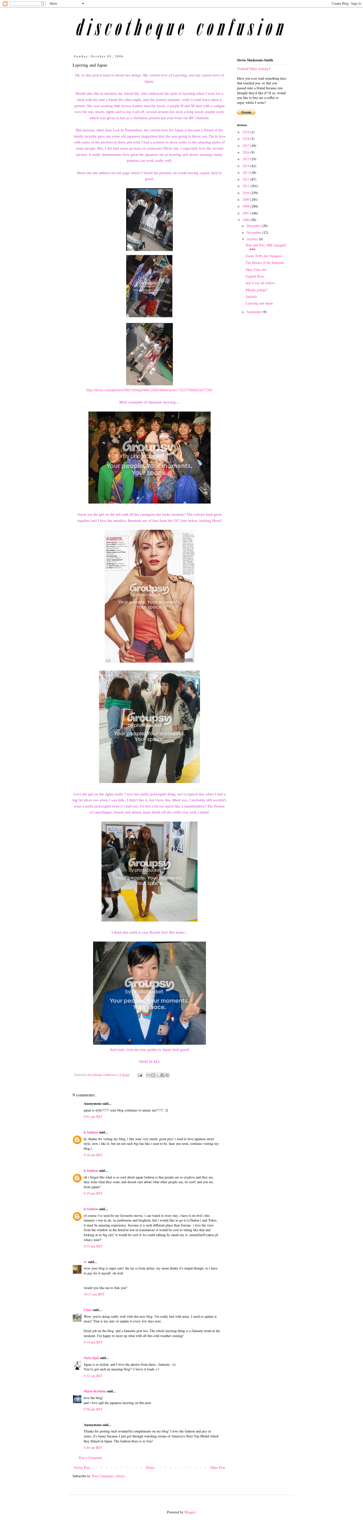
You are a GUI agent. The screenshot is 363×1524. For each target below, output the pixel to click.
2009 (246, 199)
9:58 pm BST (93, 1409)
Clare (88, 1309)
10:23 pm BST (94, 1294)
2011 (246, 186)
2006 (246, 219)
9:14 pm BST (93, 1342)
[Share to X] (157, 1075)
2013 (246, 172)
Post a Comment (90, 1457)
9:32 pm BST (93, 1375)
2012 (246, 179)
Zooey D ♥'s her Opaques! (264, 256)
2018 (246, 138)
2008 (246, 206)
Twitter (242, 68)
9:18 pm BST (93, 1155)
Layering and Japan (259, 303)
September (254, 311)
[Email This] (148, 1075)
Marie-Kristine (95, 1391)
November (254, 232)
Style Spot (91, 1357)
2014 (246, 165)
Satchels (251, 296)
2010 (246, 192)
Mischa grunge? (257, 289)
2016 (246, 152)
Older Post (217, 1467)
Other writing (258, 68)
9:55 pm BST (93, 1246)
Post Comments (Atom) (108, 1476)
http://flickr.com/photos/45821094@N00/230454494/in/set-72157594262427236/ (149, 390)
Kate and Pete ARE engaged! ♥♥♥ (266, 247)
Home (150, 1467)
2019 (246, 132)
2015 (246, 159)
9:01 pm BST (93, 1116)
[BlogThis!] (153, 1075)
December (254, 225)
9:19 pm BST (93, 1193)
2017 (246, 145)
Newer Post (82, 1467)
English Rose (255, 276)
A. (85, 1261)
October (253, 239)
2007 (246, 213)
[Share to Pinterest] (167, 1075)
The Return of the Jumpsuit (265, 262)
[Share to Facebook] (162, 1075)
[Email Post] (139, 1075)
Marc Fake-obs (256, 269)
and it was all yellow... (261, 282)
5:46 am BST (93, 1447)
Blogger (189, 1512)
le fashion (91, 1132)
